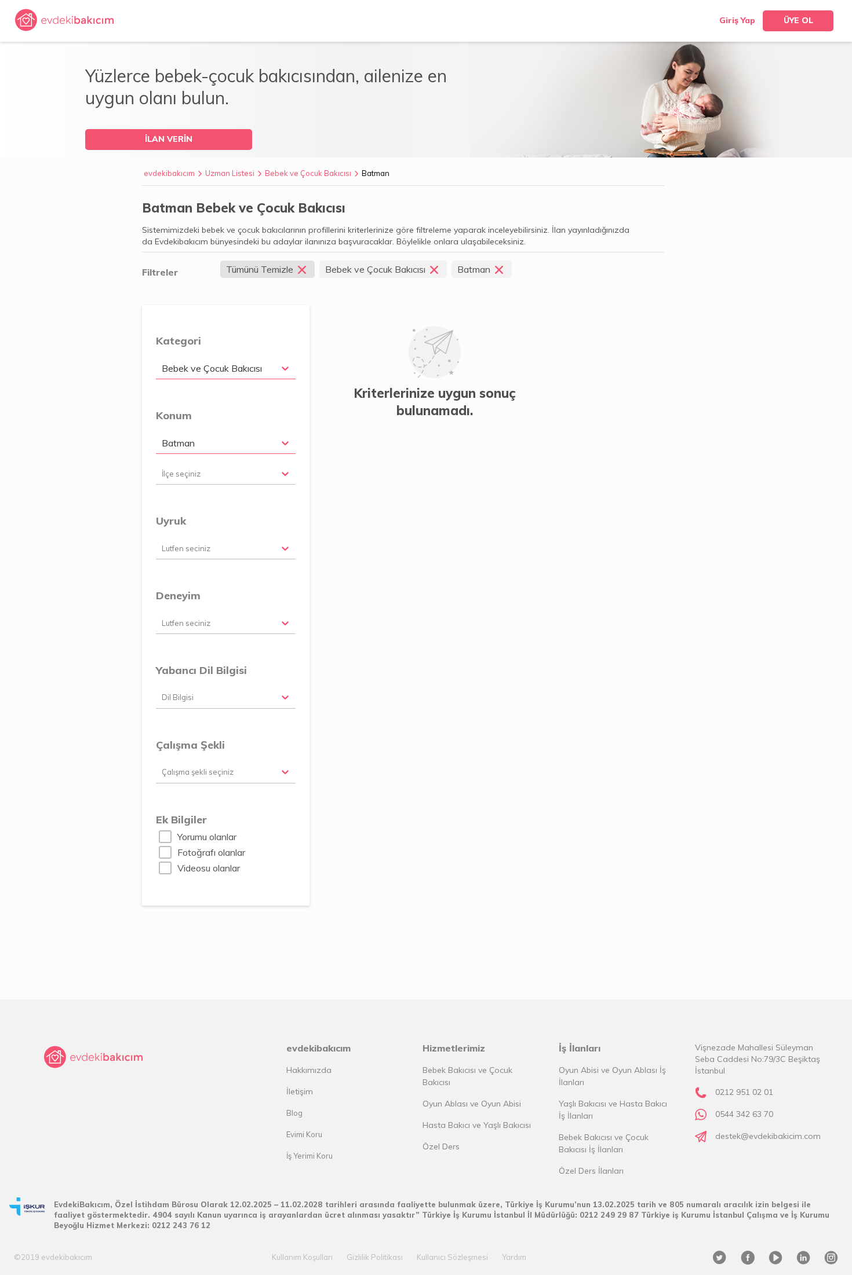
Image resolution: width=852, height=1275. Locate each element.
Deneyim (178, 595)
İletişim (299, 1091)
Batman (375, 173)
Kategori (178, 340)
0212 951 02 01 (744, 1092)
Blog (294, 1113)
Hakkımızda (309, 1070)
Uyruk (171, 520)
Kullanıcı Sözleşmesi (452, 1257)
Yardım (514, 1257)
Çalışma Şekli (190, 745)
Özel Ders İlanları (591, 1171)
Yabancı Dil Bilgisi (201, 670)
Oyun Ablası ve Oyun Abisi (472, 1103)
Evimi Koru (304, 1134)
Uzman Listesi (229, 173)
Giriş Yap (737, 20)
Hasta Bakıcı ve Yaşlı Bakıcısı (477, 1125)
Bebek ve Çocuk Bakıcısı (308, 173)
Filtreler (160, 272)
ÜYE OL (798, 20)
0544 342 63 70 (744, 1114)
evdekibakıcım (169, 173)
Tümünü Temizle (259, 269)
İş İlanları (579, 1048)
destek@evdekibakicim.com (768, 1136)
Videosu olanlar (208, 868)
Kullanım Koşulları (302, 1257)
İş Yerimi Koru (309, 1155)
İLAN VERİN (168, 139)
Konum (174, 415)
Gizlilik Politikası (375, 1257)
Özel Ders (441, 1146)
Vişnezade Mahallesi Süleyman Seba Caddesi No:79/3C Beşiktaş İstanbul (757, 1059)
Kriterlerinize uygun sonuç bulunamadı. (435, 402)
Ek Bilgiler (181, 819)
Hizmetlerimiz (454, 1048)
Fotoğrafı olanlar (211, 852)
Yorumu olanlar (206, 836)
